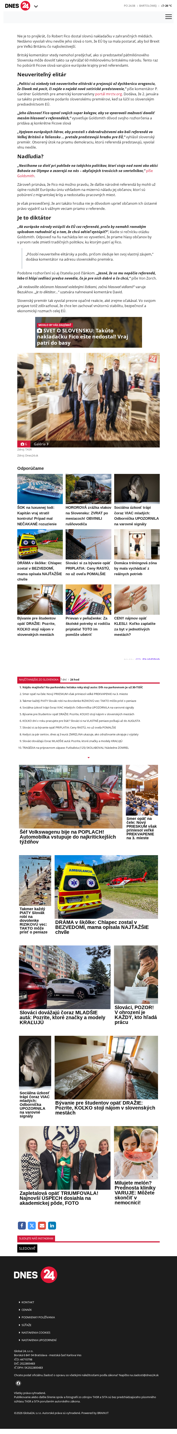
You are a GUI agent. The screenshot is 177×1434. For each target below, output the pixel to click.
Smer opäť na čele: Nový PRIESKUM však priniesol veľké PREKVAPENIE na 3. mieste (75, 694)
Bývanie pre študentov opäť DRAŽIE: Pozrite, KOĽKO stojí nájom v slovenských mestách (78, 714)
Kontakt (27, 1302)
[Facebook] (22, 1225)
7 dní (63, 679)
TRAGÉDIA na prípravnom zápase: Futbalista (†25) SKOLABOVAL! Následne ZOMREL (75, 748)
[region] (35, 6)
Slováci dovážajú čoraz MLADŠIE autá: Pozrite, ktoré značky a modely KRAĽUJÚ (72, 741)
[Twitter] (32, 1225)
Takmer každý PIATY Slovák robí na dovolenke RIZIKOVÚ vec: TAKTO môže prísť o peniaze (79, 701)
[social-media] (17, 1383)
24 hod (74, 679)
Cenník (26, 1310)
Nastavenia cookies (35, 1332)
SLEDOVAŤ (27, 1248)
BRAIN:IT (103, 1413)
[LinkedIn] (52, 1225)
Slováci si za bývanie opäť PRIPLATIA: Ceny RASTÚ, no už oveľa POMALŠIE (69, 727)
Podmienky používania (38, 1317)
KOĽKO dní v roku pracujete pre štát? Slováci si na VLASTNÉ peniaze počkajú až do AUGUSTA (81, 721)
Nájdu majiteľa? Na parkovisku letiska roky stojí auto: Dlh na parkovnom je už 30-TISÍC (82, 687)
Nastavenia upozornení (39, 1340)
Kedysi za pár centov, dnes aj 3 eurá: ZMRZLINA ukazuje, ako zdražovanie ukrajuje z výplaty (80, 734)
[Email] (42, 1225)
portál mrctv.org (108, 94)
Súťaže (26, 1325)
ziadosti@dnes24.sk (146, 1375)
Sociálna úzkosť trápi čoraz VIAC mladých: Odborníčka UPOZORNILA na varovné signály (78, 707)
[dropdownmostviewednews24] (88, 758)
